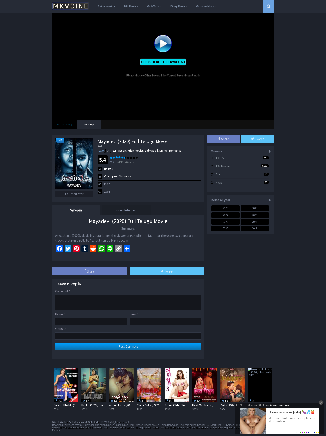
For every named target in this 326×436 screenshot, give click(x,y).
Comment (62, 291)
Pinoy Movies (178, 6)
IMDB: (112, 162)
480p (219, 182)
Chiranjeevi (111, 176)
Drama (163, 151)
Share (90, 271)
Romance (175, 151)
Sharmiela (125, 176)
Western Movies (206, 6)
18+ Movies (131, 6)
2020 (101, 150)
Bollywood (151, 151)
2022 (225, 222)
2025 (254, 208)
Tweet (168, 271)
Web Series (154, 6)
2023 (254, 215)
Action (122, 151)
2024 (225, 215)
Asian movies (106, 6)
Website (60, 329)
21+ (218, 174)
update (108, 169)
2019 (254, 228)
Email (134, 314)
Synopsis (76, 210)
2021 (254, 222)
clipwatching (64, 124)
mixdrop (89, 124)
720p (114, 151)
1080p (220, 158)
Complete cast (126, 210)
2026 (225, 208)
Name (60, 314)
